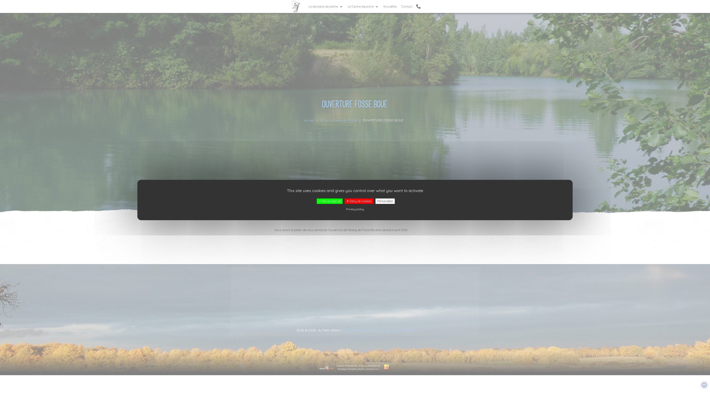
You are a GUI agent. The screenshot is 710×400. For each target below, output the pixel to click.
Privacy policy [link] (355, 209)
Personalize (385, 201)
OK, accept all (331, 201)
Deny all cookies (360, 201)
